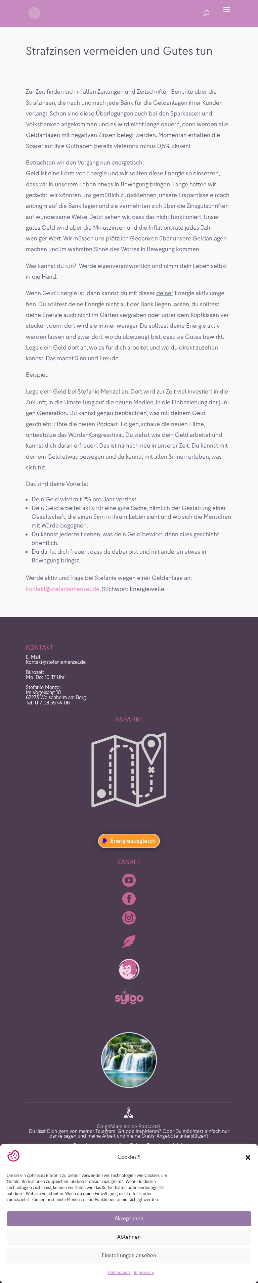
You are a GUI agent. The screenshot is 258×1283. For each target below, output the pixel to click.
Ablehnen (129, 1237)
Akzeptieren (129, 1218)
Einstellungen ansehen (129, 1255)
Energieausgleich (133, 840)
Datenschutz (119, 1272)
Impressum (144, 1272)
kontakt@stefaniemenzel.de (62, 589)
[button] (248, 1157)
